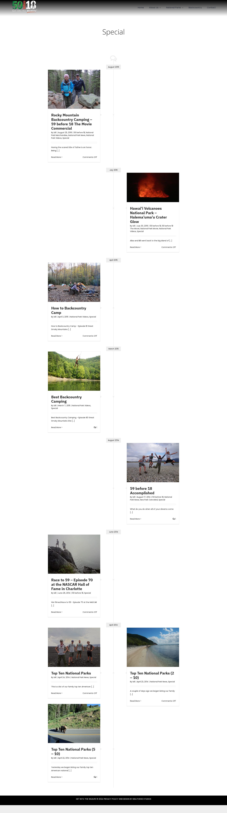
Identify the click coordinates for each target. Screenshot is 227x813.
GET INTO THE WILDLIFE (86, 799)
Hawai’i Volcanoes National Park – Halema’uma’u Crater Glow (148, 215)
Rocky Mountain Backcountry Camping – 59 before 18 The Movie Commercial (71, 122)
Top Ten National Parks (71, 673)
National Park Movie (149, 228)
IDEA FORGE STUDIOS (142, 799)
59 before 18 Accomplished (142, 490)
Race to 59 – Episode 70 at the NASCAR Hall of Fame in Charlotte (72, 584)
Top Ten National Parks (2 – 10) (152, 675)
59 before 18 (79, 132)
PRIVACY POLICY (111, 799)
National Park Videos (79, 316)
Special (66, 138)
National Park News (76, 135)
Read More (56, 157)
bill (55, 132)
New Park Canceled (149, 499)
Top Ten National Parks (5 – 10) (73, 751)
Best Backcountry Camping (66, 399)
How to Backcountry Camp (68, 310)
